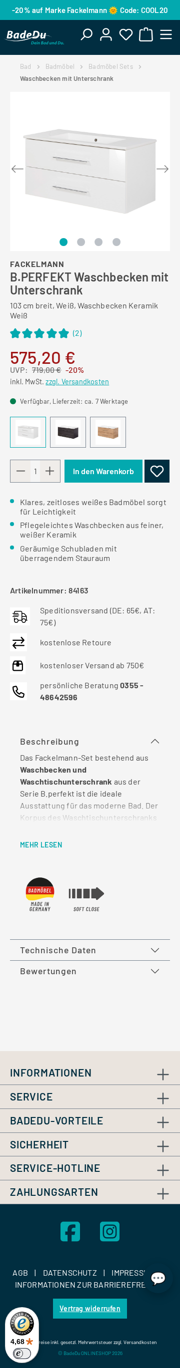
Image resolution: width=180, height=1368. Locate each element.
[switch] (22, 1353)
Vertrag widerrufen (90, 1308)
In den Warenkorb (103, 471)
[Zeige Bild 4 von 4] (116, 242)
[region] (90, 172)
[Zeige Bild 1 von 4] (64, 242)
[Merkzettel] (126, 34)
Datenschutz (70, 1272)
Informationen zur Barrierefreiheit (90, 1284)
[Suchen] (86, 34)
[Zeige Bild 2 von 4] (81, 242)
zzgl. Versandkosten (77, 381)
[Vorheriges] (17, 166)
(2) (46, 334)
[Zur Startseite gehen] (34, 37)
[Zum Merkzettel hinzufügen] (157, 471)
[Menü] (166, 34)
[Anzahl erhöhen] (50, 471)
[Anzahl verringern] (20, 471)
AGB (21, 1272)
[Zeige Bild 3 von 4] (98, 242)
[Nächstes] (162, 166)
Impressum (134, 1272)
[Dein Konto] (106, 34)
